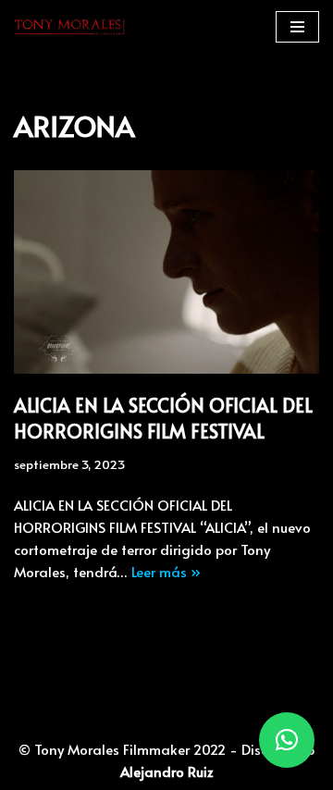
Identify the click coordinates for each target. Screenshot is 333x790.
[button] (286, 740)
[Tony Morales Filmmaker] (69, 27)
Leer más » (166, 571)
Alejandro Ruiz (167, 771)
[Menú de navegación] (297, 27)
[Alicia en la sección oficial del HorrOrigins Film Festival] (166, 272)
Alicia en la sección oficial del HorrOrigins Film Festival (163, 418)
